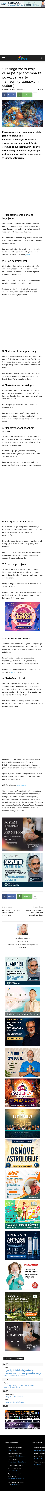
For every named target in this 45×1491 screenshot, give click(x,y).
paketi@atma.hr (16, 1484)
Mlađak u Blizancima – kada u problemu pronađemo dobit (34, 912)
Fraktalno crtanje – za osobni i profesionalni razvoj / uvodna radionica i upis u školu (22, 1375)
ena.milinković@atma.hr (16, 1479)
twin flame (14, 672)
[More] (34, 95)
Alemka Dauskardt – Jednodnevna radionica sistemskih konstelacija (19, 1386)
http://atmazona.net (22, 941)
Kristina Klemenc (9, 89)
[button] (3, 58)
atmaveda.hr (38, 1464)
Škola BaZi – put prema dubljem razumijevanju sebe (23, 1372)
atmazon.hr (38, 1458)
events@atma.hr (13, 1470)
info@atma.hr (12, 1450)
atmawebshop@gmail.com (17, 1462)
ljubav (27, 255)
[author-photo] (22, 935)
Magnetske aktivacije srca (14, 1397)
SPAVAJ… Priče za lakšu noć (15, 1402)
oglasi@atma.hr (20, 1456)
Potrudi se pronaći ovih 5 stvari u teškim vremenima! (11, 912)
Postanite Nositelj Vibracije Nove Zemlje (19, 1370)
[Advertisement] (22, 31)
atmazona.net (22, 785)
